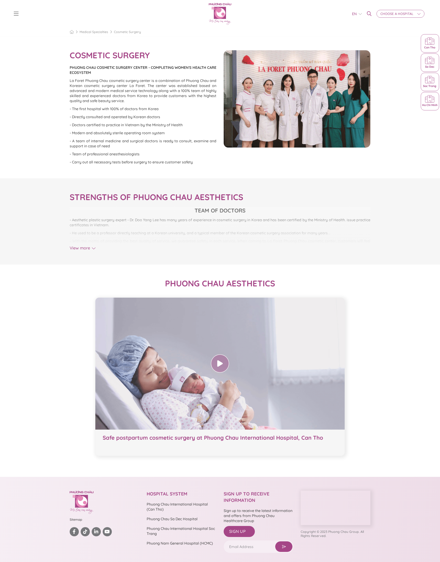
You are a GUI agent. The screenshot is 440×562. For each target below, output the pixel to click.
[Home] (72, 32)
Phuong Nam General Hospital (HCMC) (180, 543)
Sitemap (76, 519)
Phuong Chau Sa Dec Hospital (172, 519)
